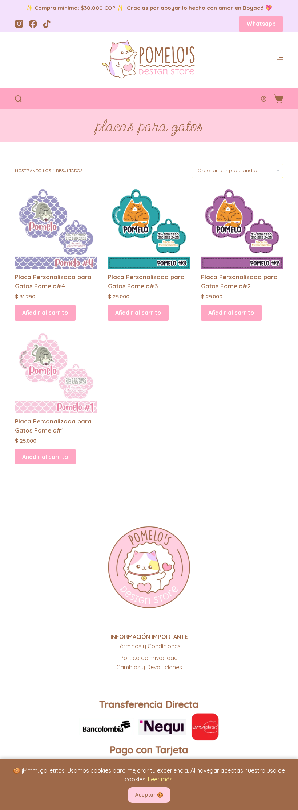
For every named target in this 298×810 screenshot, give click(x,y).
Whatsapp (261, 23)
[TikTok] (47, 24)
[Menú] (280, 60)
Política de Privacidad (149, 657)
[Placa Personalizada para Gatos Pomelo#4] (56, 228)
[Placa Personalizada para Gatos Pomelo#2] (242, 228)
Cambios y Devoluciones (149, 667)
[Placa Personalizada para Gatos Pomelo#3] (149, 228)
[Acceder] (263, 99)
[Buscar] (18, 98)
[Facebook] (33, 24)
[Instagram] (19, 24)
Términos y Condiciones (149, 646)
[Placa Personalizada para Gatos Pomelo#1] (56, 372)
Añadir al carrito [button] (45, 312)
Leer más (160, 779)
